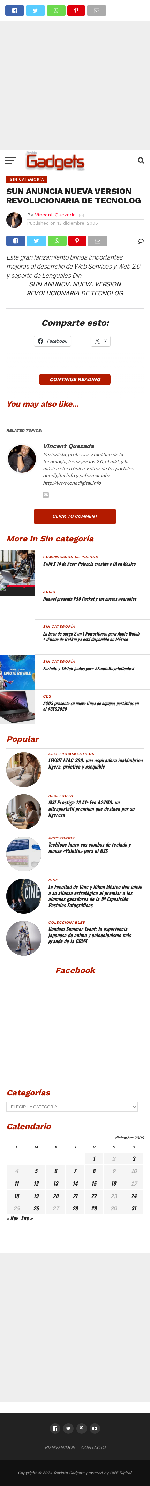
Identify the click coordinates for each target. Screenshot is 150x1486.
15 (93, 1183)
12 (35, 1183)
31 (133, 1208)
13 (55, 1183)
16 (113, 1183)
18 (16, 1196)
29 (94, 1208)
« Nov (12, 1218)
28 (75, 1208)
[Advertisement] (75, 75)
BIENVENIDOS (60, 1447)
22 (94, 1196)
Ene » (27, 1218)
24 (133, 1196)
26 (36, 1208)
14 (75, 1183)
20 (55, 1196)
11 (16, 1183)
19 (35, 1196)
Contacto (93, 1447)
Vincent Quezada (55, 214)
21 (75, 1196)
